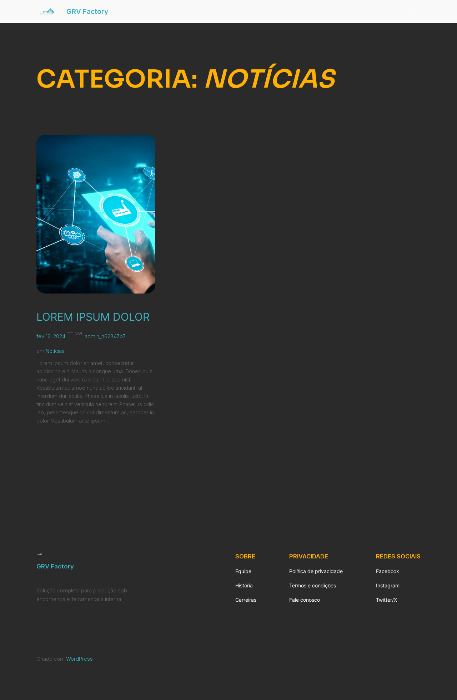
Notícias (55, 351)
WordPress (79, 659)
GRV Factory (87, 11)
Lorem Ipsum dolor (93, 317)
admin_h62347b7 (105, 336)
